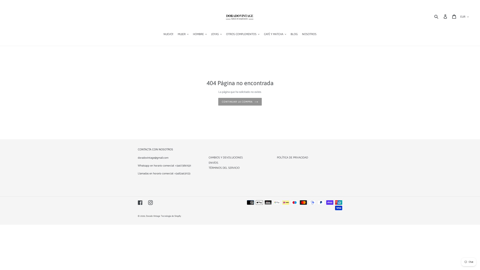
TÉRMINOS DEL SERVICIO (224, 168)
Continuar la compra (237, 101)
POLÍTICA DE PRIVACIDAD (292, 157)
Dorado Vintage (153, 216)
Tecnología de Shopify (171, 216)
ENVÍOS (213, 162)
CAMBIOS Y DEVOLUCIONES (226, 157)
